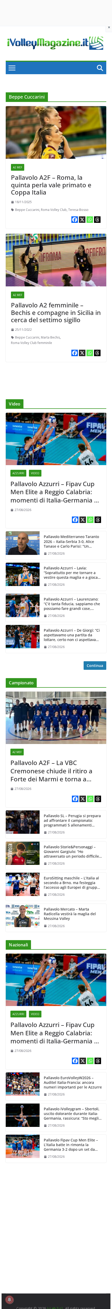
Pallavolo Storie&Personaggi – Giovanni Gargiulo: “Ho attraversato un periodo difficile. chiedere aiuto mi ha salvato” (72, 852)
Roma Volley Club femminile (31, 343)
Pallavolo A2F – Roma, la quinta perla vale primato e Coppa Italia (51, 185)
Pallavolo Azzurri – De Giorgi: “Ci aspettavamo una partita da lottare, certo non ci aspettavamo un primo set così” (72, 635)
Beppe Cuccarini (27, 210)
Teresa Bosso (78, 210)
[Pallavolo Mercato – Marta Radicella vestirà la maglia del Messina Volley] (23, 918)
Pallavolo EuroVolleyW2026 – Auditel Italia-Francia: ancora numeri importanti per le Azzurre (73, 1083)
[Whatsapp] (89, 219)
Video (35, 473)
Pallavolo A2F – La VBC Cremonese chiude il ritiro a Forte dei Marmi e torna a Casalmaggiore (51, 771)
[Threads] (97, 219)
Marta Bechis (50, 337)
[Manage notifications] (9, 1300)
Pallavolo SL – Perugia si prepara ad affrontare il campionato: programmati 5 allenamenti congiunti (72, 821)
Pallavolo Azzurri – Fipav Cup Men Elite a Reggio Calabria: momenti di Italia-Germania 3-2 (55, 492)
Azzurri (18, 473)
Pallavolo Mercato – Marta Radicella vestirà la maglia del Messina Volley (70, 914)
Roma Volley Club (54, 210)
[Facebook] (74, 219)
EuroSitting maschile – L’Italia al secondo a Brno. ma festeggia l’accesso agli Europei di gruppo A (71, 883)
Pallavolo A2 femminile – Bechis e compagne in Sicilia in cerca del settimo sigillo (56, 312)
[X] (82, 219)
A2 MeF (17, 167)
